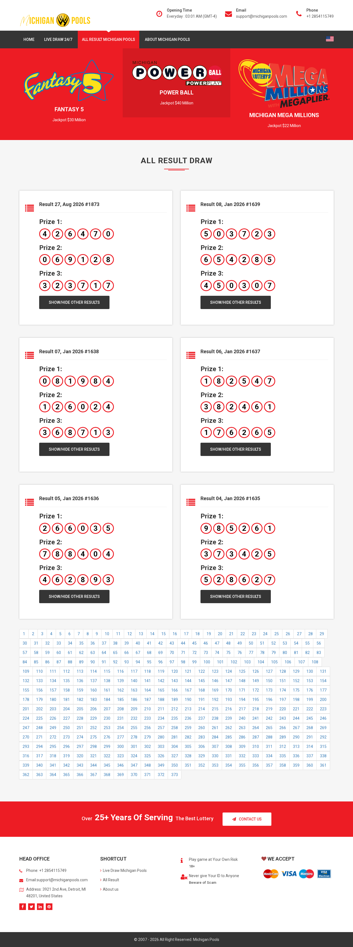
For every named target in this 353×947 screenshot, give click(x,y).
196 (269, 699)
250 (66, 728)
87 (59, 662)
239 (228, 718)
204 (66, 709)
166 (174, 690)
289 (282, 737)
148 (242, 681)
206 (93, 709)
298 (93, 746)
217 (242, 709)
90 (92, 662)
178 (26, 699)
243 (282, 718)
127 (269, 671)
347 (134, 765)
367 (93, 774)
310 (255, 746)
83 (319, 652)
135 (66, 681)
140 (134, 681)
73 (206, 652)
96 (160, 662)
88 (70, 662)
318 (53, 756)
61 (70, 652)
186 (134, 699)
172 (255, 690)
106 (288, 662)
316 (26, 756)
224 (26, 718)
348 (147, 765)
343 (80, 765)
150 (269, 681)
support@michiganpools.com (261, 16)
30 (25, 643)
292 (323, 737)
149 (255, 681)
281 (174, 737)
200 (323, 699)
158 (66, 690)
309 (242, 746)
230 (107, 718)
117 (134, 671)
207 (107, 709)
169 (215, 690)
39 (126, 643)
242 (269, 718)
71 (183, 652)
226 (53, 718)
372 (161, 774)
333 (255, 756)
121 (188, 671)
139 (120, 681)
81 (296, 652)
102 (234, 662)
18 (197, 634)
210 (147, 709)
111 (53, 671)
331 (228, 756)
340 (39, 765)
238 (215, 718)
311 (269, 746)
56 (319, 643)
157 (53, 690)
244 (296, 718)
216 (228, 709)
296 (66, 746)
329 (201, 756)
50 (251, 643)
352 (201, 765)
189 (174, 699)
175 (296, 690)
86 (47, 662)
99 (194, 662)
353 (215, 765)
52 (273, 643)
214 (201, 709)
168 (201, 690)
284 (215, 737)
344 (93, 765)
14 (152, 634)
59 (47, 652)
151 (282, 681)
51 (262, 643)
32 (47, 643)
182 (80, 699)
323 (120, 756)
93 (126, 662)
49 (239, 643)
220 (282, 709)
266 (282, 728)
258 (174, 728)
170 (228, 690)
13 (141, 634)
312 (282, 746)
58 (36, 652)
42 (160, 643)
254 (120, 728)
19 (209, 634)
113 (80, 671)
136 (80, 681)
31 (36, 643)
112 (66, 671)
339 (26, 765)
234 (161, 718)
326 (161, 756)
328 (188, 756)
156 (39, 690)
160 (93, 690)
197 (282, 699)
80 (285, 652)
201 (26, 709)
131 (323, 671)
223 (323, 709)
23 (254, 634)
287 (255, 737)
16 (175, 634)
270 (26, 737)
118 (147, 671)
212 (174, 709)
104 (261, 662)
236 (188, 718)
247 (26, 728)
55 (307, 643)
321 (93, 756)
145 (201, 681)
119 (161, 671)
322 (107, 756)
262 (228, 728)
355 (242, 765)
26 (288, 634)
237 (201, 718)
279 (147, 737)
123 (215, 671)
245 (309, 718)
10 (107, 634)
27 (299, 634)
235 (174, 718)
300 (120, 746)
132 (26, 681)
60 (59, 652)
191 (201, 699)
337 (309, 756)
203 (53, 709)
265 (269, 728)
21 (231, 634)
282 (188, 737)
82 (307, 652)
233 (147, 718)
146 (215, 681)
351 (188, 765)
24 (265, 634)
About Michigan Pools (167, 39)
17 (186, 634)
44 (183, 643)
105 (274, 662)
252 (93, 728)
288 (269, 737)
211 (161, 709)
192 (215, 699)
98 (183, 662)
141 (147, 681)
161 (107, 690)
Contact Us (250, 819)
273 (66, 737)
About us (111, 889)
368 (107, 774)
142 (161, 681)
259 (188, 728)
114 (93, 671)
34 (70, 643)
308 (228, 746)
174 (282, 690)
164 (147, 690)
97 (172, 662)
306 (201, 746)
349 (161, 765)
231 (120, 718)
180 (53, 699)
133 (39, 681)
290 (296, 737)
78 (262, 652)
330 (215, 756)
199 (309, 699)
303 (161, 746)
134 (53, 681)
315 (323, 746)
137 (93, 681)
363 (39, 774)
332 (242, 756)
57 (25, 652)
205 (80, 709)
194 (242, 699)
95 (149, 662)
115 (107, 671)
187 (147, 699)
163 (134, 690)
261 (215, 728)
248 (39, 728)
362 (26, 774)
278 (134, 737)
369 (120, 774)
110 (39, 671)
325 (147, 756)
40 (138, 643)
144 (188, 681)
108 (315, 662)
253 (107, 728)
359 (296, 765)
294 (39, 746)
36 (92, 643)
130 (309, 671)
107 (301, 662)
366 (80, 774)
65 (115, 652)
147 (228, 681)
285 (228, 737)
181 (66, 699)
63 (92, 652)
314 (309, 746)
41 (149, 643)
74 (217, 652)
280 (161, 737)
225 (39, 718)
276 (107, 737)
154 (323, 681)
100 (207, 662)
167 (188, 690)
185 (120, 699)
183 (93, 699)
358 (282, 765)
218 (255, 709)
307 (215, 746)
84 (25, 662)
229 (93, 718)
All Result (111, 880)
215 (215, 709)
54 (296, 643)
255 (134, 728)
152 (296, 681)
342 (66, 765)
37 (104, 643)
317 (39, 756)
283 (201, 737)
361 (323, 765)
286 (242, 737)
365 (66, 774)
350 (174, 765)
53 (285, 643)
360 (309, 765)
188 (161, 699)
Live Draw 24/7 (58, 39)
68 (149, 652)
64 (104, 652)
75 (228, 652)
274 (80, 737)
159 (80, 690)
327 (174, 756)
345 (107, 765)
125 (242, 671)
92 (115, 662)
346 (120, 765)
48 (228, 643)
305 (188, 746)
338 (323, 756)
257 (161, 728)
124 (228, 671)
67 (138, 652)
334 (269, 756)
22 (242, 634)
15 (163, 634)
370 (134, 774)
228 (80, 718)
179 (39, 699)
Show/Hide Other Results (74, 302)
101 (220, 662)
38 (115, 643)
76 (239, 652)
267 (296, 728)
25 (276, 634)
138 (107, 681)
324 (134, 756)
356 (255, 765)
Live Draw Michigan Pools (125, 870)
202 (39, 709)
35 (81, 643)
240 (242, 718)
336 (296, 756)
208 (120, 709)
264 (255, 728)
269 (323, 728)
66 (126, 652)
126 (255, 671)
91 (104, 662)
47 (217, 643)
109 (26, 671)
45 (194, 643)
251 (80, 728)
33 (59, 643)
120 (174, 671)
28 (310, 634)
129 (296, 671)
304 (174, 746)
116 (120, 671)
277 (120, 737)
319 (66, 756)
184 (107, 699)
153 (309, 681)
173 (269, 690)
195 (255, 699)
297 (80, 746)
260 (201, 728)
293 (26, 746)
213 (188, 709)
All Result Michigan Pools (108, 39)
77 (251, 652)
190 (188, 699)
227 (66, 718)
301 (134, 746)
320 (80, 756)
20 (220, 634)
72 (194, 652)
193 (228, 699)
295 (53, 746)
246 (323, 718)
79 (273, 652)
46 (206, 643)
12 (129, 634)
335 (282, 756)
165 (161, 690)
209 (134, 709)
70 (172, 652)
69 (160, 652)
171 (242, 690)
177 (323, 690)
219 (269, 709)
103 (247, 662)
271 (39, 737)
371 (147, 774)
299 (107, 746)
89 (81, 662)
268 (309, 728)
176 (309, 690)
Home (28, 39)
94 (138, 662)
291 (309, 737)
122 (201, 671)
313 (296, 746)
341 (53, 765)
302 (147, 746)
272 (53, 737)
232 (134, 718)
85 (36, 662)
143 (174, 681)
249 (53, 728)
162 (120, 690)
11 (118, 634)
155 (26, 690)
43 (172, 643)
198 (296, 699)
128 (282, 671)
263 (242, 728)
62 (81, 652)
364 (53, 774)
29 (322, 634)
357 (269, 765)
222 (309, 709)
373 (174, 774)
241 (255, 718)
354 (228, 765)
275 (93, 737)
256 (147, 728)
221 (296, 709)
